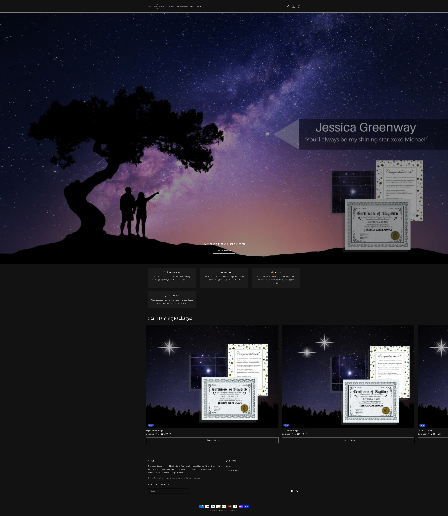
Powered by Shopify (232, 510)
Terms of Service (232, 470)
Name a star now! (224, 251)
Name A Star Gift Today (220, 510)
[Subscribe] (187, 491)
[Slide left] (218, 448)
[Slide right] (229, 448)
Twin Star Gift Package (290, 431)
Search (228, 466)
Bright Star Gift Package (154, 431)
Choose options (212, 440)
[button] (288, 6)
